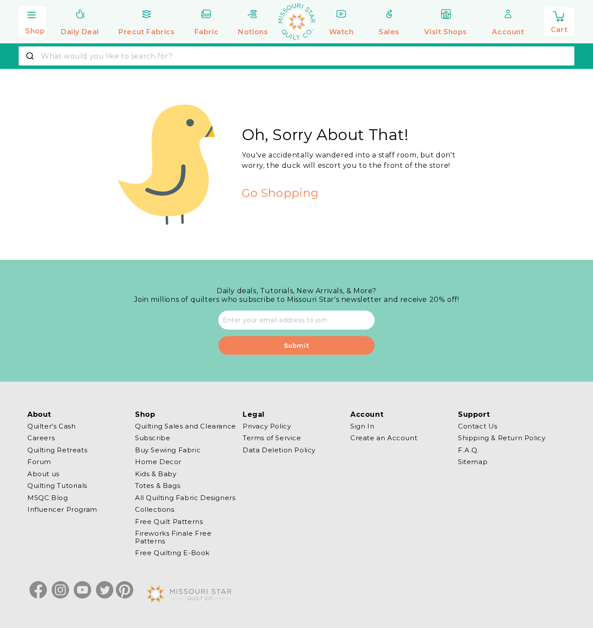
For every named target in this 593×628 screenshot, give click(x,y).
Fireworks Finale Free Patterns (173, 538)
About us (43, 474)
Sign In (362, 426)
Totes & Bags (157, 486)
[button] (32, 20)
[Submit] (31, 55)
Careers (41, 438)
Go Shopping (280, 193)
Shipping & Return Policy (501, 438)
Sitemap (473, 462)
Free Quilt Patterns (169, 521)
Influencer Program (62, 510)
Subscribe (152, 438)
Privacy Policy (267, 426)
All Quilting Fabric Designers (185, 498)
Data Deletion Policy (279, 450)
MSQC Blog (47, 498)
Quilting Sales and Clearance (185, 426)
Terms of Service (272, 438)
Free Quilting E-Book (172, 553)
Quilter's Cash (51, 426)
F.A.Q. (468, 450)
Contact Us (477, 426)
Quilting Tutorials (57, 486)
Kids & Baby (156, 474)
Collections (155, 510)
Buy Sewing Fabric (168, 450)
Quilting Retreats (57, 450)
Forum (39, 462)
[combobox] (296, 55)
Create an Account (383, 438)
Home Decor (158, 462)
